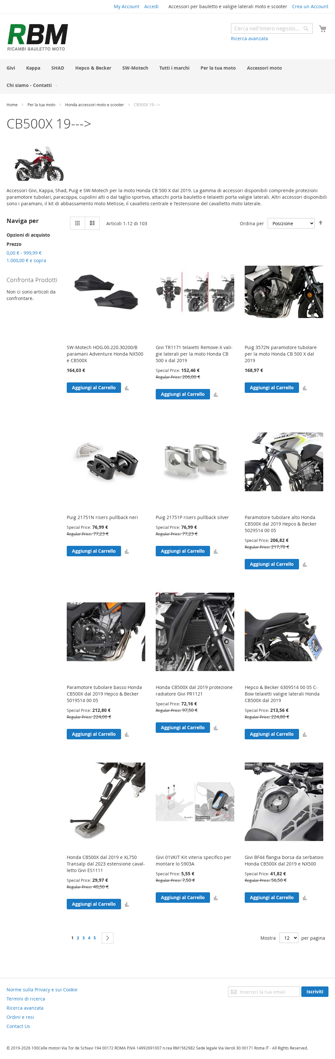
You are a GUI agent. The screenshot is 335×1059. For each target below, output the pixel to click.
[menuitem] (11, 67)
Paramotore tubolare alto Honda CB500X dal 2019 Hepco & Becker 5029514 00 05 (281, 523)
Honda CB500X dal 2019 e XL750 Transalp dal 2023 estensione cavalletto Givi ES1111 (106, 863)
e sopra (26, 260)
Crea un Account (310, 6)
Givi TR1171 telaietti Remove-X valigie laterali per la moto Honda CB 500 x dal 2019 (194, 353)
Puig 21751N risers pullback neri (102, 517)
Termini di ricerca (26, 999)
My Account (126, 6)
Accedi (151, 6)
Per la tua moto (41, 104)
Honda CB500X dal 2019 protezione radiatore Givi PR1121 (194, 690)
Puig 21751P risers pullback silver (192, 517)
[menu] (167, 76)
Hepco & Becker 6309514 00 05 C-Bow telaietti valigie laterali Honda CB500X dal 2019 (282, 693)
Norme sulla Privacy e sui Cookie (42, 989)
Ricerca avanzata (249, 38)
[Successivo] (108, 938)
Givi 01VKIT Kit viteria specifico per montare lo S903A (193, 860)
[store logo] (38, 37)
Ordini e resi (20, 1017)
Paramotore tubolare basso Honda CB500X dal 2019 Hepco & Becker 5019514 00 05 (104, 693)
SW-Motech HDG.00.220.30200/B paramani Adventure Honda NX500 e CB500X (105, 353)
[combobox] (272, 28)
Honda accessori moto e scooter (95, 104)
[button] (126, 387)
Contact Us (18, 1026)
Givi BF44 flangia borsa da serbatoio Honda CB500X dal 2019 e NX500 (284, 860)
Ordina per (252, 223)
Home (13, 104)
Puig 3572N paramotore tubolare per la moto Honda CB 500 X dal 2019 (281, 353)
